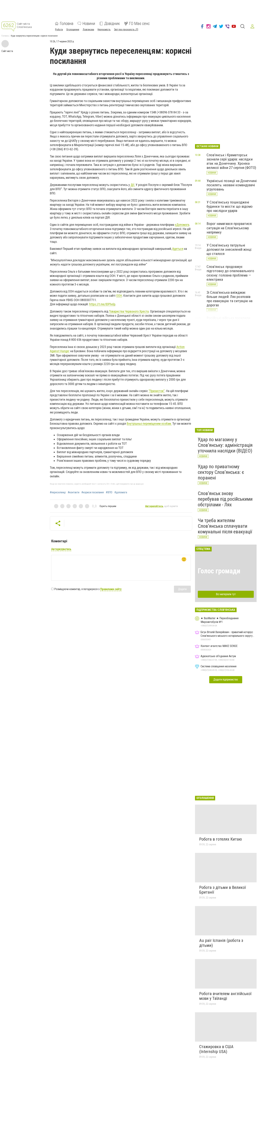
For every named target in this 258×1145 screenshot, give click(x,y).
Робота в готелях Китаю (220, 839)
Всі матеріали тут (226, 594)
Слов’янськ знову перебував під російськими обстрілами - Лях (225, 499)
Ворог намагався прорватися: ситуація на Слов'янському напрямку (229, 228)
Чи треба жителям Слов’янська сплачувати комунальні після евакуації (225, 526)
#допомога (120, 492)
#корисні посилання (92, 492)
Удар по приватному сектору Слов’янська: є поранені (221, 472)
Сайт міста (7, 51)
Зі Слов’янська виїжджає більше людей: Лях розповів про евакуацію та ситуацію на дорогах (229, 298)
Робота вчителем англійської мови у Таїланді (225, 996)
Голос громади (219, 571)
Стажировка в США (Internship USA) (216, 1049)
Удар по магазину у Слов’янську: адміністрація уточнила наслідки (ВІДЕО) (225, 445)
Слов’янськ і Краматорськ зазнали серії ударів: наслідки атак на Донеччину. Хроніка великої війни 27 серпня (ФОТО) (231, 161)
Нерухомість (104, 29)
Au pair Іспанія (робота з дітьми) (221, 943)
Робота (59, 29)
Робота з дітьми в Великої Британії (222, 890)
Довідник (112, 23)
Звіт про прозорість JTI (126, 29)
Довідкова (88, 29)
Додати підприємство (225, 679)
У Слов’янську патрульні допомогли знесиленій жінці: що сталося (229, 249)
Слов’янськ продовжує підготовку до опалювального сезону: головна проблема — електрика (230, 273)
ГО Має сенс (139, 23)
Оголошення (72, 29)
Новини (88, 23)
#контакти (73, 492)
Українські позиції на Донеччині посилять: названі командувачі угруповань (232, 185)
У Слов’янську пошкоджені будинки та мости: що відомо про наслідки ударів (230, 206)
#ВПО (109, 492)
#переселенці (58, 492)
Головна (66, 23)
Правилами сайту (110, 589)
